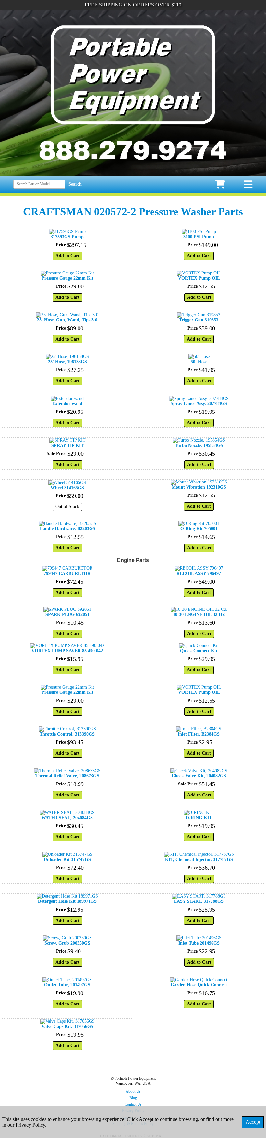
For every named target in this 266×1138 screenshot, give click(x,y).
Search (75, 184)
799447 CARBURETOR (67, 573)
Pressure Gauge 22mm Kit (67, 278)
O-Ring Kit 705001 (199, 528)
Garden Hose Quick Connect (199, 984)
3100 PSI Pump (198, 236)
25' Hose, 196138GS (67, 361)
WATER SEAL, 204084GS (67, 817)
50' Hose (199, 361)
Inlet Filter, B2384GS (199, 734)
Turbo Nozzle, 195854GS (199, 445)
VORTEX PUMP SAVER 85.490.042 (67, 650)
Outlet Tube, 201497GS (67, 984)
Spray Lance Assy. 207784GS (199, 403)
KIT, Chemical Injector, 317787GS (199, 859)
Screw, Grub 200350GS (67, 943)
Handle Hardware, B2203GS (67, 528)
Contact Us (133, 1104)
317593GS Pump (67, 236)
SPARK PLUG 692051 (67, 614)
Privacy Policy (30, 1125)
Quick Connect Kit (198, 650)
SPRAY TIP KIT (67, 445)
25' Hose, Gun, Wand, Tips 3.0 (67, 320)
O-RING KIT (199, 817)
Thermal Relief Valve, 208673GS (67, 775)
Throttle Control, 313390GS (67, 734)
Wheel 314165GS (67, 487)
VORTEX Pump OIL (199, 278)
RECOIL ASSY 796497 (198, 573)
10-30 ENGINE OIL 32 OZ (199, 614)
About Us (133, 1091)
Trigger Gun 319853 (198, 320)
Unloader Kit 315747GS (67, 859)
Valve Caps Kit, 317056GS (67, 1026)
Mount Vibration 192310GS (199, 487)
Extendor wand (67, 403)
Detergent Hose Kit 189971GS (67, 901)
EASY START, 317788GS (199, 901)
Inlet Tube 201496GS (199, 943)
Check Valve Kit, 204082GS (199, 775)
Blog (133, 1098)
